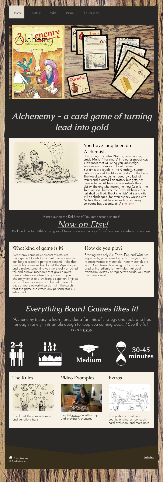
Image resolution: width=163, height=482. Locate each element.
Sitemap (24, 457)
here (87, 329)
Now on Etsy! (83, 224)
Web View (149, 457)
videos (76, 415)
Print (16, 457)
